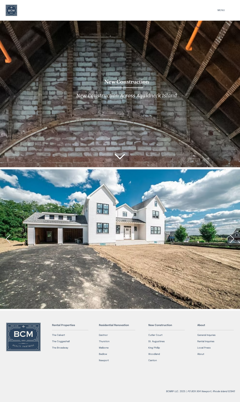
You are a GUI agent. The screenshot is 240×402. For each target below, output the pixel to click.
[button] (224, 10)
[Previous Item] (8, 239)
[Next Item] (232, 239)
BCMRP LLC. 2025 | (200, 391)
